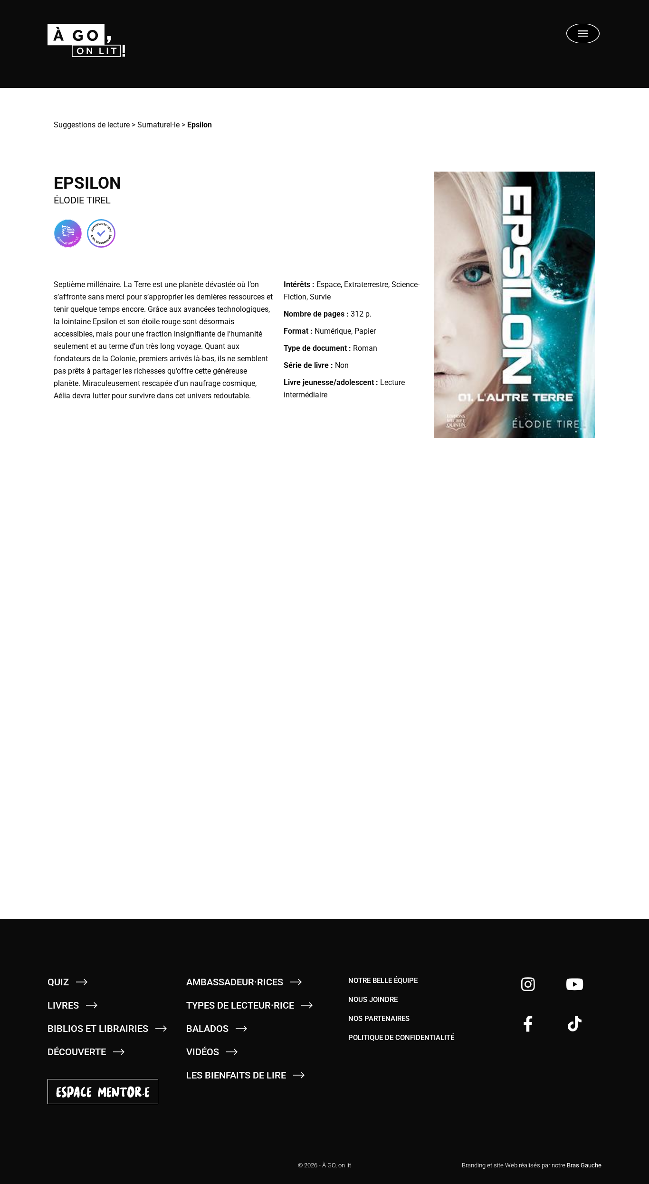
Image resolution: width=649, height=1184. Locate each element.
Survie (320, 296)
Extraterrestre (366, 284)
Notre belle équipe (383, 980)
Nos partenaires (379, 1018)
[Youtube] (574, 984)
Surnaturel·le (158, 124)
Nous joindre (373, 999)
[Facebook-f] (528, 1023)
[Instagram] (528, 984)
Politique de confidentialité (401, 1037)
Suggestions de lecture (92, 124)
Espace (328, 284)
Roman (365, 348)
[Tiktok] (574, 1023)
